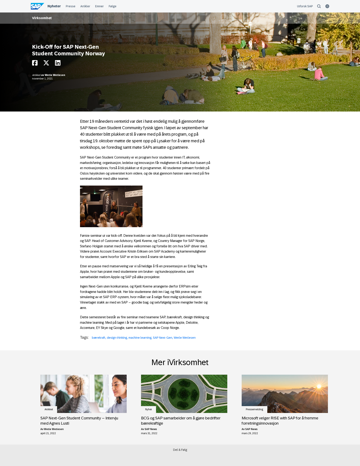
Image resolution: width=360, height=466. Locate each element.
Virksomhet (42, 18)
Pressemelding (254, 409)
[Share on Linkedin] (57, 64)
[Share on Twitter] (46, 64)
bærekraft (98, 337)
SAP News (151, 429)
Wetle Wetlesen (55, 75)
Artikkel (36, 75)
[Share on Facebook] (35, 64)
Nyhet (148, 409)
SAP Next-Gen (162, 337)
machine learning (140, 337)
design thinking (117, 337)
